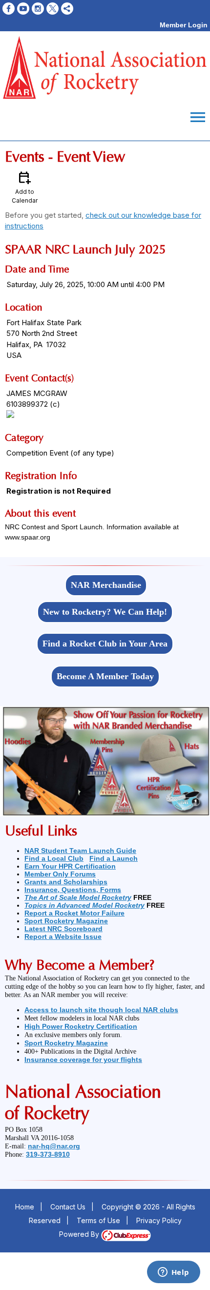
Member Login (184, 25)
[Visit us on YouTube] (23, 8)
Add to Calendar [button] (25, 186)
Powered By (80, 1234)
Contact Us (67, 1207)
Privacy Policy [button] (159, 1220)
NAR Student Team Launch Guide (80, 850)
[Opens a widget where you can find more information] (173, 1273)
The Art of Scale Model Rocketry (77, 897)
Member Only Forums (60, 874)
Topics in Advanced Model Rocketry (84, 905)
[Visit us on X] (52, 8)
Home (24, 1207)
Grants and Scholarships (65, 882)
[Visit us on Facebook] (8, 8)
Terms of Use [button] (98, 1220)
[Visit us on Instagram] (38, 8)
